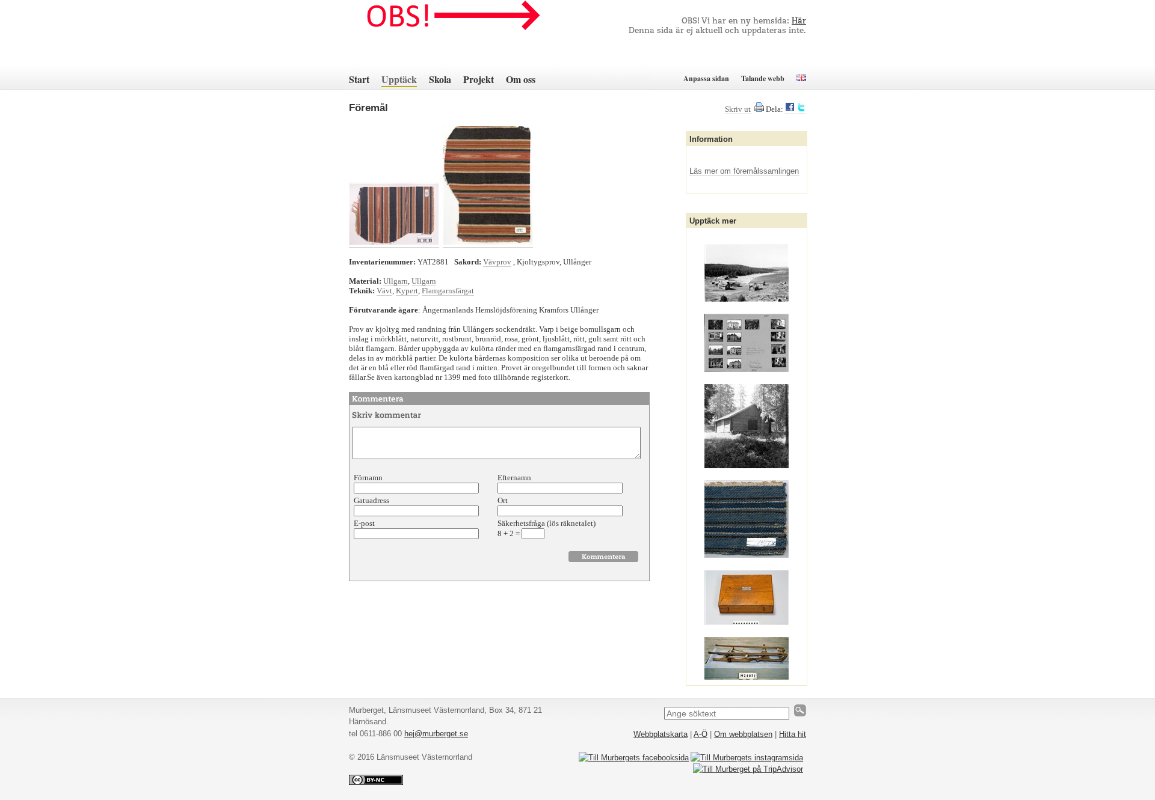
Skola (440, 79)
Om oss (520, 79)
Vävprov (497, 261)
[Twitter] (801, 109)
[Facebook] (790, 109)
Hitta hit (792, 734)
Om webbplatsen (743, 734)
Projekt (478, 79)
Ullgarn (395, 280)
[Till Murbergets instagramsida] (747, 757)
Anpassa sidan (706, 78)
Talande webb (762, 78)
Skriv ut (738, 109)
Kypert (407, 290)
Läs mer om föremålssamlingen (744, 171)
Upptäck (399, 79)
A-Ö (700, 734)
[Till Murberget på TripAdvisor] (748, 769)
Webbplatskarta (660, 734)
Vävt (384, 290)
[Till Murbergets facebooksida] (634, 757)
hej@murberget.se (436, 733)
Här (799, 21)
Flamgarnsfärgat (448, 290)
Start (359, 79)
